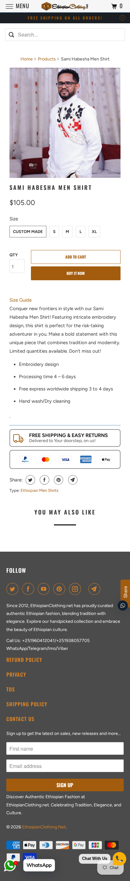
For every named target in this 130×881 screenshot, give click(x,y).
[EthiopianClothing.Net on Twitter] (13, 589)
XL (94, 231)
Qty (13, 255)
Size (13, 219)
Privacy (16, 674)
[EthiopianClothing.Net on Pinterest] (60, 589)
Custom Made (28, 231)
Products (47, 59)
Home (27, 59)
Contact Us (20, 719)
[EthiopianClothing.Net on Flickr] (86, 589)
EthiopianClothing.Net (44, 827)
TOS (10, 689)
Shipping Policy (26, 704)
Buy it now (76, 273)
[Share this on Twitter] (29, 480)
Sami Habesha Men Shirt (50, 187)
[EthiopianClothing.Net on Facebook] (29, 589)
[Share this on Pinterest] (57, 480)
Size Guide (20, 300)
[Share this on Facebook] (43, 480)
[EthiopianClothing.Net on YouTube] (45, 589)
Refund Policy (24, 659)
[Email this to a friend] (72, 480)
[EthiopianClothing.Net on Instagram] (76, 589)
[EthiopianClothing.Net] (65, 6)
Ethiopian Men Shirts (39, 490)
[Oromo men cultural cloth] (65, 123)
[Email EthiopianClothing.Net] (95, 589)
